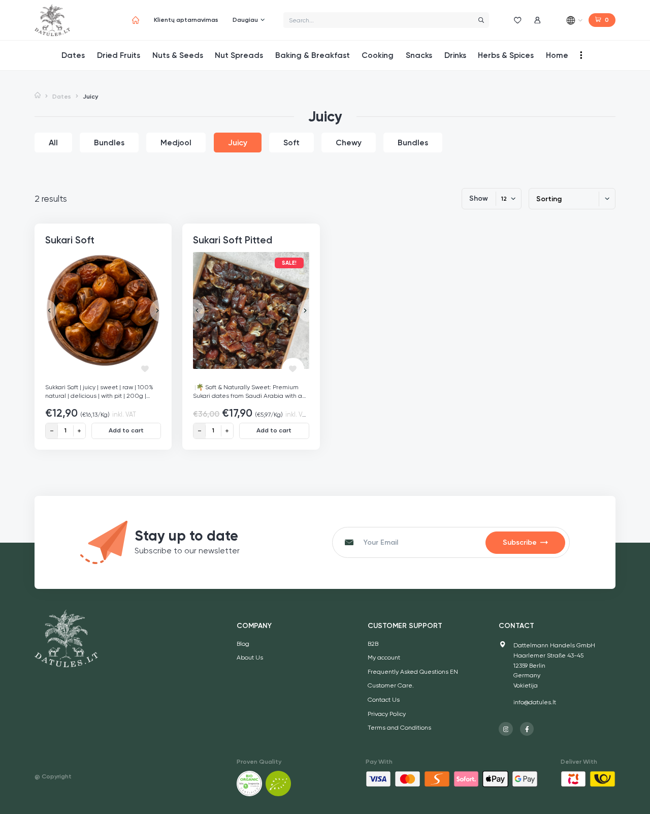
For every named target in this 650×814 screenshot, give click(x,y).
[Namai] (136, 20)
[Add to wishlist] (145, 369)
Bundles (109, 142)
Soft (291, 142)
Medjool (175, 142)
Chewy (349, 142)
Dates (61, 96)
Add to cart (126, 430)
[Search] (481, 20)
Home (38, 96)
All (53, 142)
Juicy (237, 142)
